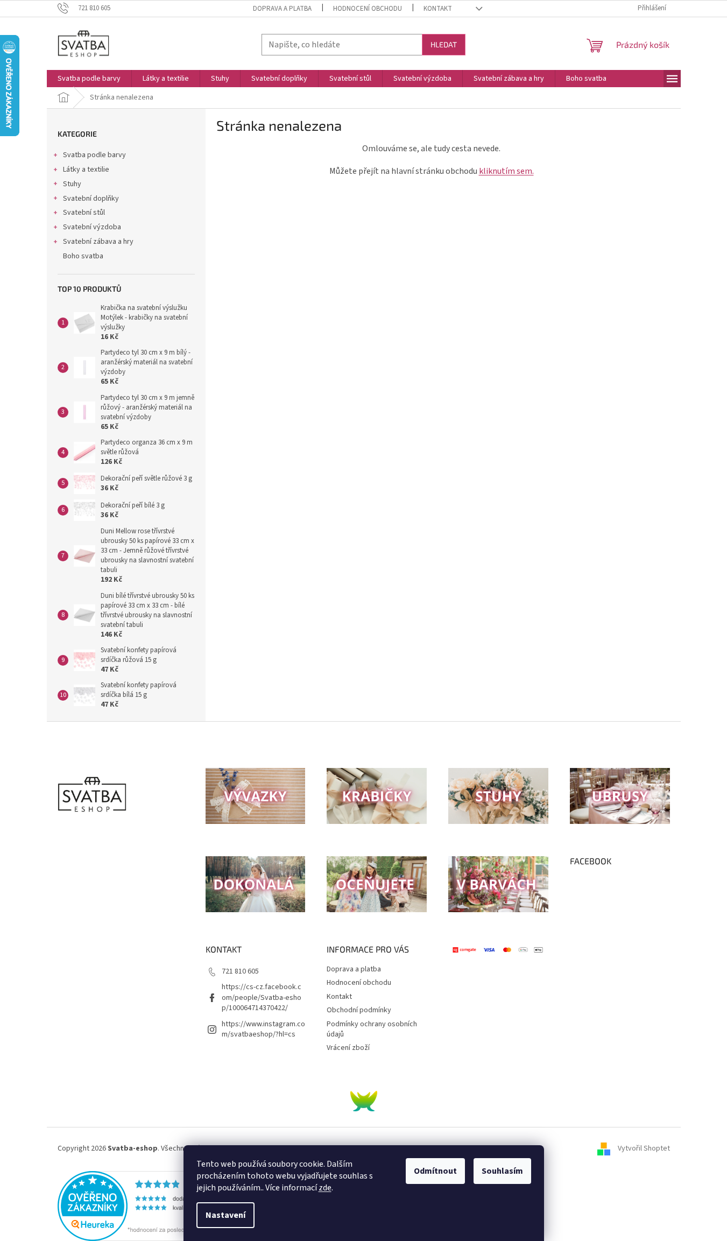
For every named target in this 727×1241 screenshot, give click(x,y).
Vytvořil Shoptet (644, 1149)
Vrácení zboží (348, 1047)
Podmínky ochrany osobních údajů (372, 1029)
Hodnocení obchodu (367, 8)
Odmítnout (435, 1171)
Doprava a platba (282, 8)
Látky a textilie (86, 169)
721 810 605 (240, 971)
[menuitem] (89, 78)
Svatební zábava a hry (98, 241)
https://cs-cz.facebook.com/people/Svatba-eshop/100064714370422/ (261, 997)
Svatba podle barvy (94, 155)
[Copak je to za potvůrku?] (363, 1100)
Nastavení (225, 1215)
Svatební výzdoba (92, 227)
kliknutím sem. (506, 171)
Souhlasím (502, 1171)
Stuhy (72, 184)
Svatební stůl (84, 212)
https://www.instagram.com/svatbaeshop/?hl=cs (263, 1029)
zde (325, 1188)
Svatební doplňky (91, 198)
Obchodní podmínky (359, 1010)
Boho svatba (83, 256)
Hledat (443, 44)
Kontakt (438, 8)
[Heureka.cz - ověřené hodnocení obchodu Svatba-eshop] (149, 1205)
